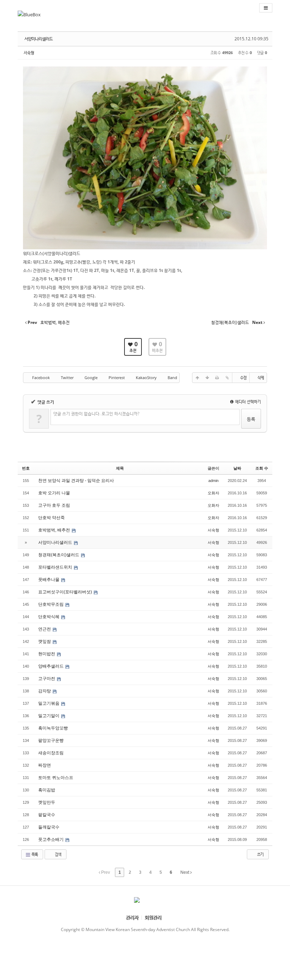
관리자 (132, 917)
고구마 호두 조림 (54, 505)
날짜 (237, 468)
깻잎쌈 (45, 641)
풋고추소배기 (51, 839)
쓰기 (259, 854)
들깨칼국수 (49, 827)
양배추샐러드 (51, 666)
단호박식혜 (49, 616)
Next (185, 872)
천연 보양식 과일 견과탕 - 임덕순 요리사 (76, 480)
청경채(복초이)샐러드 (59, 554)
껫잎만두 (47, 802)
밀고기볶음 (49, 703)
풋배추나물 (49, 579)
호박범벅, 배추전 (54, 530)
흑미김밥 (47, 790)
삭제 (260, 377)
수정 (243, 377)
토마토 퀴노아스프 (56, 777)
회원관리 (153, 917)
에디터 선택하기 (247, 401)
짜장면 (45, 765)
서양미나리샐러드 (38, 39)
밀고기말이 (49, 715)
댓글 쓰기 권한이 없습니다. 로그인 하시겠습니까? (96, 414)
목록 (34, 854)
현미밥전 (47, 653)
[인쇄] (217, 378)
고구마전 (47, 678)
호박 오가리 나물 (54, 492)
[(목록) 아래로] (207, 378)
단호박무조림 (51, 604)
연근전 (45, 629)
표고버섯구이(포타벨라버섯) (65, 591)
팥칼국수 (47, 814)
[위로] (197, 378)
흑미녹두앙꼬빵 (53, 728)
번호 (26, 468)
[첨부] (227, 378)
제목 (120, 468)
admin (213, 480)
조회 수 (261, 468)
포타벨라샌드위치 (55, 567)
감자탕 (45, 690)
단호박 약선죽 (51, 517)
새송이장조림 (51, 752)
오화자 (213, 493)
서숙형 (29, 52)
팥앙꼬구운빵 (51, 740)
